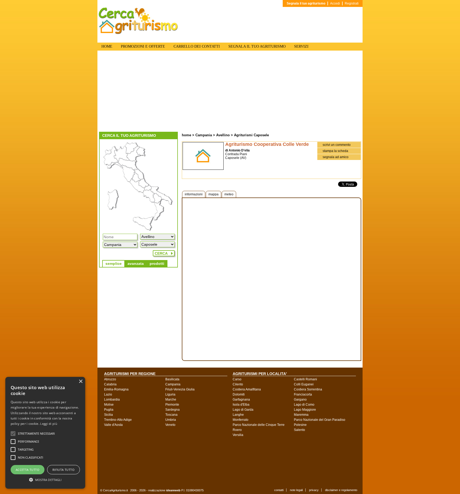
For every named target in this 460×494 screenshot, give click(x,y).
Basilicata (172, 379)
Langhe (238, 415)
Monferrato (240, 420)
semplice (113, 263)
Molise (109, 404)
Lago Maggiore (305, 409)
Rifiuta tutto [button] (63, 470)
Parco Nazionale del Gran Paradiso (319, 420)
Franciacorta (303, 394)
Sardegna (172, 409)
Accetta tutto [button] (27, 470)
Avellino (223, 135)
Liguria (170, 394)
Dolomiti (239, 394)
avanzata (136, 263)
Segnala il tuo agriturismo (306, 3)
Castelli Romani (305, 379)
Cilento (238, 384)
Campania (203, 135)
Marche (170, 399)
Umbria (170, 420)
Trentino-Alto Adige (118, 420)
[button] (36, 433)
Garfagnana (241, 399)
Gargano (300, 399)
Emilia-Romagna (116, 389)
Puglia (108, 409)
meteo (228, 194)
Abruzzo (110, 379)
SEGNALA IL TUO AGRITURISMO (257, 46)
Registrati (352, 3)
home (186, 135)
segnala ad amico (335, 157)
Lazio (108, 394)
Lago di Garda (243, 409)
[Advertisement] (230, 92)
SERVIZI (301, 46)
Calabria (110, 384)
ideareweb (173, 490)
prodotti (157, 263)
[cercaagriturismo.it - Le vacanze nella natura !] (138, 33)
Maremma (301, 415)
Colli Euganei (304, 384)
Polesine (300, 425)
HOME (106, 46)
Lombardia (112, 399)
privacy (314, 490)
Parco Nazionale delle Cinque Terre (259, 425)
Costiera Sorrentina (308, 389)
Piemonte (172, 404)
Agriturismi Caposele (251, 135)
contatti (279, 490)
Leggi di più (48, 424)
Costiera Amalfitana (247, 389)
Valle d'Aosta (113, 425)
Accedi (335, 3)
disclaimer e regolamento (341, 490)
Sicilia (108, 415)
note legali (296, 490)
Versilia (238, 435)
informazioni (194, 194)
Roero (237, 430)
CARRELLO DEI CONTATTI (197, 46)
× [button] (81, 382)
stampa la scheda (335, 151)
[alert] (45, 433)
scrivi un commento (337, 145)
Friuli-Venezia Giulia (180, 389)
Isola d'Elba (241, 404)
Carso (237, 379)
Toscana (171, 415)
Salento (299, 430)
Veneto (170, 425)
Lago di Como (304, 404)
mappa (213, 194)
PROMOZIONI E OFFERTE (143, 46)
